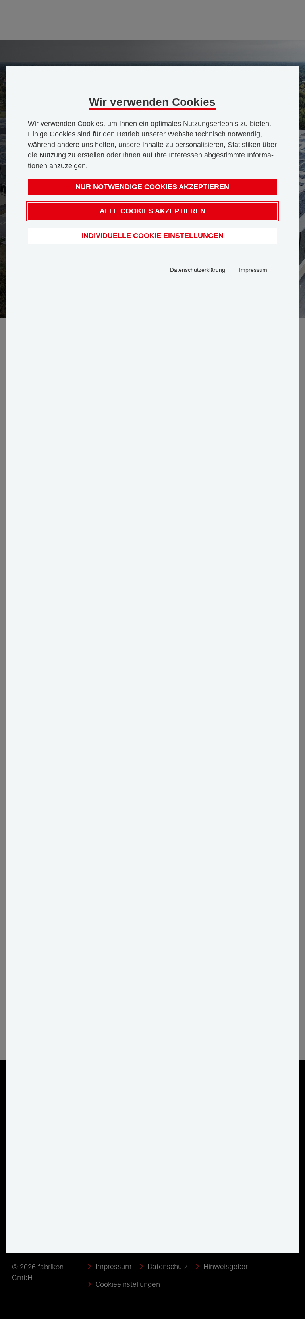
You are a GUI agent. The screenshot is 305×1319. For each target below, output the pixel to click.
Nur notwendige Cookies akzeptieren (152, 187)
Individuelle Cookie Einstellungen (152, 236)
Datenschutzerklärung (197, 270)
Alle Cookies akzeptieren (152, 211)
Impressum (253, 270)
